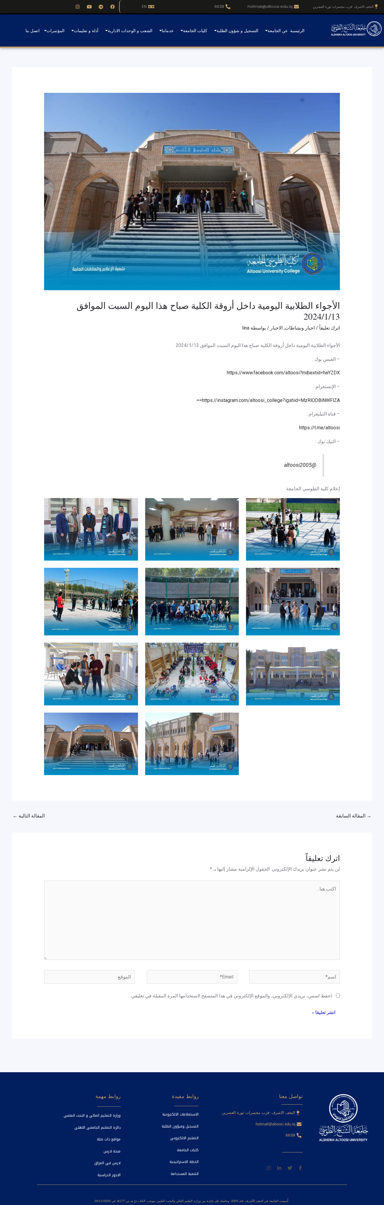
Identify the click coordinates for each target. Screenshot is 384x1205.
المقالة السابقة (353, 816)
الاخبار (276, 328)
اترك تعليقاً (329, 328)
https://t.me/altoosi (319, 428)
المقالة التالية (29, 816)
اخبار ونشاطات (300, 328)
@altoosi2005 (300, 465)
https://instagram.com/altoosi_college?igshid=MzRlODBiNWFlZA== (268, 400)
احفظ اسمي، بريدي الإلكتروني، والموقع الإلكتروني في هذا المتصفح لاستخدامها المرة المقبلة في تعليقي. (231, 996)
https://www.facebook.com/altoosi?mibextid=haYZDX (283, 373)
